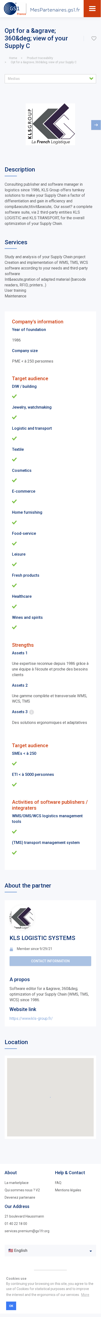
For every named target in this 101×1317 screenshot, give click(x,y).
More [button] (85, 1295)
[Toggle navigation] (92, 8)
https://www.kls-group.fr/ (31, 1018)
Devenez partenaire (20, 1197)
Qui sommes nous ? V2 (22, 1190)
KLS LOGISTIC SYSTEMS (42, 938)
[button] (50, 78)
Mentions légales (68, 1190)
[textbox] (47, 1251)
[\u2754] (93, 38)
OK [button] (11, 1306)
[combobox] (50, 1250)
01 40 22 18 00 (16, 1224)
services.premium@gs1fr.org (27, 1231)
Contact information (50, 961)
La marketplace (17, 1183)
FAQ (58, 1183)
